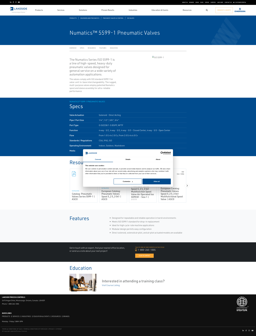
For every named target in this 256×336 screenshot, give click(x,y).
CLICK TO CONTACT (144, 255)
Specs (82, 48)
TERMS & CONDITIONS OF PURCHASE (36, 329)
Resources (92, 48)
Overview (73, 48)
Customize (126, 181)
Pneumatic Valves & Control (113, 18)
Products (73, 18)
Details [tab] (128, 159)
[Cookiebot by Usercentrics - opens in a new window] (162, 153)
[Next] (187, 185)
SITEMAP (59, 329)
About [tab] (158, 159)
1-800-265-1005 (146, 249)
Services (16, 316)
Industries (26, 316)
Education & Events (41, 316)
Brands (66, 316)
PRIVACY (51, 329)
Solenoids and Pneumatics (89, 18)
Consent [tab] (98, 159)
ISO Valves (130, 18)
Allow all (157, 181)
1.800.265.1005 (13, 304)
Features (102, 48)
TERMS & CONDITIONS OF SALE (12, 329)
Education (114, 48)
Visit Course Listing (111, 285)
